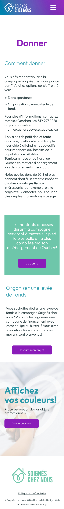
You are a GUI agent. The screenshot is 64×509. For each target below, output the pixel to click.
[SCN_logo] (17, 4)
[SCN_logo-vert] (32, 470)
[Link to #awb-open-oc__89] (53, 7)
